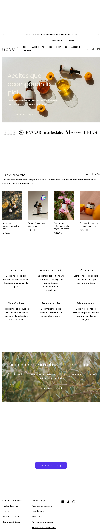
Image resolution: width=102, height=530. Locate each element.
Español (72, 40)
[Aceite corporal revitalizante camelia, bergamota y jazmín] (64, 205)
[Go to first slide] (98, 34)
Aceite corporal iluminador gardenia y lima (10, 226)
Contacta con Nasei (12, 500)
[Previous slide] (3, 34)
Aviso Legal (37, 516)
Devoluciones (38, 511)
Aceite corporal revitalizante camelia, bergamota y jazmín (62, 226)
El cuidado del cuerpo (22, 114)
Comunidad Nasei (11, 522)
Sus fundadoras (10, 506)
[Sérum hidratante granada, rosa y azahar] (38, 205)
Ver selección (93, 174)
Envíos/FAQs (38, 500)
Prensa (5, 511)
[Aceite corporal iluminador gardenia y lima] (12, 205)
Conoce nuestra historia (51, 388)
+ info (74, 34)
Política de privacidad (43, 522)
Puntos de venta (10, 516)
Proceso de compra (42, 506)
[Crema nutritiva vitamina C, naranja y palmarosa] (90, 205)
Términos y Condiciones (44, 527)
